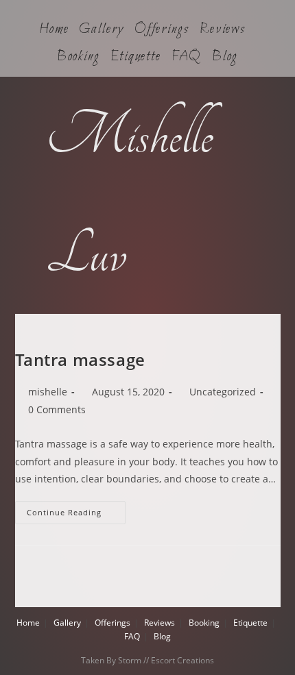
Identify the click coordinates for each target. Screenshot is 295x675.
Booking (78, 56)
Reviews (223, 29)
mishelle (47, 391)
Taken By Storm (111, 660)
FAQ (187, 56)
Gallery (101, 29)
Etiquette (135, 56)
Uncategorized (222, 391)
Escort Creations (182, 660)
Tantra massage (80, 359)
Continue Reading (76, 509)
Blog (225, 56)
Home (54, 29)
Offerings (161, 29)
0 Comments (57, 409)
